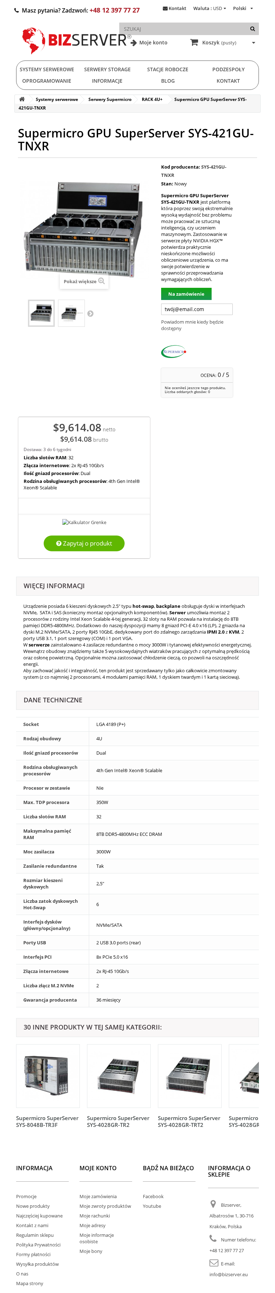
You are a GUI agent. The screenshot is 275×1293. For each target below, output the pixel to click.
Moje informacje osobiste (96, 1238)
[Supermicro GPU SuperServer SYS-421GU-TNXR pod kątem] (71, 313)
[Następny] (251, 1084)
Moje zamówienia (98, 1196)
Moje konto (153, 42)
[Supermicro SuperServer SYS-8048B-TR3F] (48, 1076)
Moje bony (90, 1251)
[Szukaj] (252, 29)
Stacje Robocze (167, 69)
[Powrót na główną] (22, 99)
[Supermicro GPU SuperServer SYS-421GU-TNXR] (41, 313)
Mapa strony (29, 1283)
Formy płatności (33, 1254)
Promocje (26, 1196)
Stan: (167, 183)
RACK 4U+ (152, 99)
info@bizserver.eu (228, 1274)
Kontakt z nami (32, 1225)
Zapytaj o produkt (87, 543)
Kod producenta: (180, 167)
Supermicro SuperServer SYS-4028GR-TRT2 (189, 1121)
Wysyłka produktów (37, 1264)
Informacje (107, 80)
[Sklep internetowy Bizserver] (77, 57)
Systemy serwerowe (47, 69)
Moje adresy (92, 1225)
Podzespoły (228, 69)
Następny (90, 313)
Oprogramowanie (46, 80)
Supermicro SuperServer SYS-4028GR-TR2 (118, 1121)
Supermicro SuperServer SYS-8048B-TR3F (47, 1121)
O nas (22, 1273)
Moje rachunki (94, 1215)
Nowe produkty (33, 1206)
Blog (168, 80)
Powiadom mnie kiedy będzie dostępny (192, 325)
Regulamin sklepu (35, 1235)
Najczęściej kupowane (39, 1215)
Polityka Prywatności (38, 1244)
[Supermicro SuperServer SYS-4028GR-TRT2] (190, 1076)
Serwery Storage (107, 69)
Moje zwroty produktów (105, 1206)
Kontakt (177, 8)
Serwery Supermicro (109, 99)
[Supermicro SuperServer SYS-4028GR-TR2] (119, 1076)
